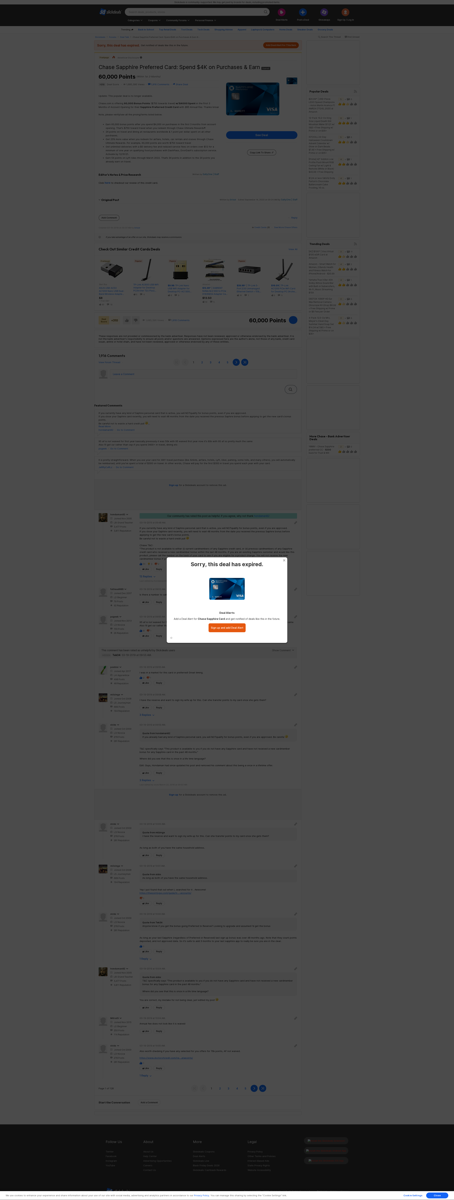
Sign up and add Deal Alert (227, 627)
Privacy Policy (201, 1195)
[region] (227, 1195)
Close (437, 1195)
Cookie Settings (412, 1195)
